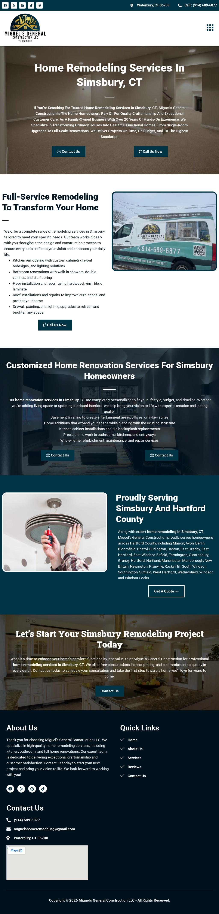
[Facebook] (5, 5)
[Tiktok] (31, 5)
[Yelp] (14, 5)
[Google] (22, 5)
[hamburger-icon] (210, 28)
